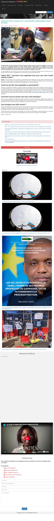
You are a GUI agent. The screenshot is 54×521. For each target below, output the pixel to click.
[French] (21, 1)
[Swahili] (26, 1)
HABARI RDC (8, 114)
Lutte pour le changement (8, 1)
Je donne (46, 5)
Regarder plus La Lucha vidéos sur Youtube (27, 165)
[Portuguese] (23, 1)
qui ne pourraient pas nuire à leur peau (40, 91)
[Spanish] (25, 1)
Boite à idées (38, 5)
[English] (19, 1)
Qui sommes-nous (12, 5)
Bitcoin (3, 8)
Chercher (50, 12)
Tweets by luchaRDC (4, 356)
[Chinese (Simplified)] (17, 1)
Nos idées (20, 5)
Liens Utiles (27, 147)
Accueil (3, 5)
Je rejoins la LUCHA (29, 5)
